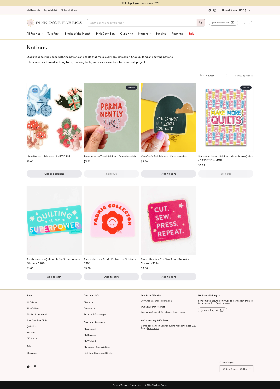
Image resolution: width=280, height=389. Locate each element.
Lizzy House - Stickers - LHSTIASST (48, 156)
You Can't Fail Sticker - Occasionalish (164, 156)
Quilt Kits (32, 326)
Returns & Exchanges (95, 314)
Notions (31, 332)
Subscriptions (69, 10)
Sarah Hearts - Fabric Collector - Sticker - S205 (110, 261)
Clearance (32, 352)
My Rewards (33, 10)
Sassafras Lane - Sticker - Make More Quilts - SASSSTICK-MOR (225, 158)
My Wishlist (50, 10)
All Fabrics (32, 302)
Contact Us (89, 308)
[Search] (201, 22)
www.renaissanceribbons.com (157, 300)
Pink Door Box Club (37, 320)
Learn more (179, 311)
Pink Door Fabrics (159, 385)
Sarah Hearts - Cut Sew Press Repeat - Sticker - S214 (165, 261)
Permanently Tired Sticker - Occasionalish (110, 156)
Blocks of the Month (37, 314)
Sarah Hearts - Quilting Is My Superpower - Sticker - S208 (53, 261)
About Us (88, 302)
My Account (90, 328)
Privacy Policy (135, 385)
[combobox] (146, 22)
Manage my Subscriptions (97, 346)
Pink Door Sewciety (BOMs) (98, 352)
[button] (34, 33)
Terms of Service (120, 385)
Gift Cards (32, 338)
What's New (33, 308)
